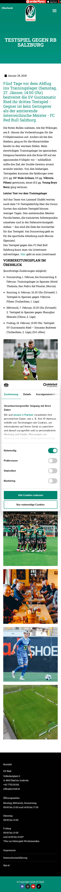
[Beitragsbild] (30, 538)
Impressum (9, 850)
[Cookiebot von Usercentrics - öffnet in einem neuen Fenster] (43, 385)
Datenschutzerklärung (15, 857)
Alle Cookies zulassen (30, 495)
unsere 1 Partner (23, 414)
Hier (23, 254)
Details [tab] (27, 394)
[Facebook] (22, 886)
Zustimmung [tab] (11, 394)
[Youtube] (33, 886)
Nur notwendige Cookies (30, 504)
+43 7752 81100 (11, 784)
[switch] (52, 460)
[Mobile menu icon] (54, 10)
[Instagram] (27, 886)
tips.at (6, 865)
